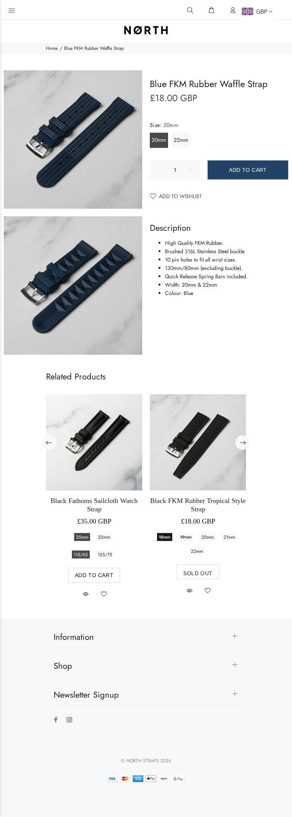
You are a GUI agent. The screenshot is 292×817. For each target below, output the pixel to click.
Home (52, 48)
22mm (181, 140)
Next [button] (242, 442)
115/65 (81, 554)
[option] (94, 489)
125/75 (105, 554)
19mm (186, 537)
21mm (229, 537)
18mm (164, 537)
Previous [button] (49, 442)
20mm (159, 140)
